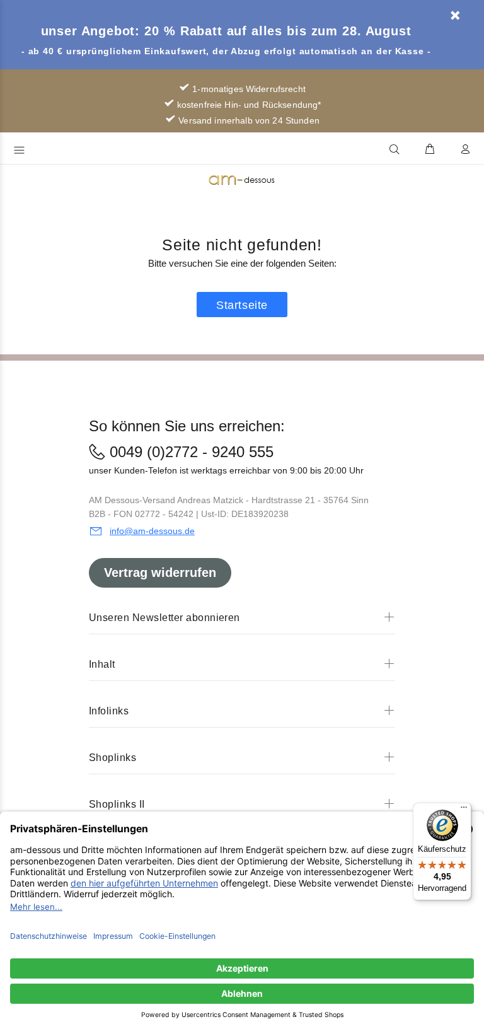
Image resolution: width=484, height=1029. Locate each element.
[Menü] (463, 810)
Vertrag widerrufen (160, 572)
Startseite (241, 305)
